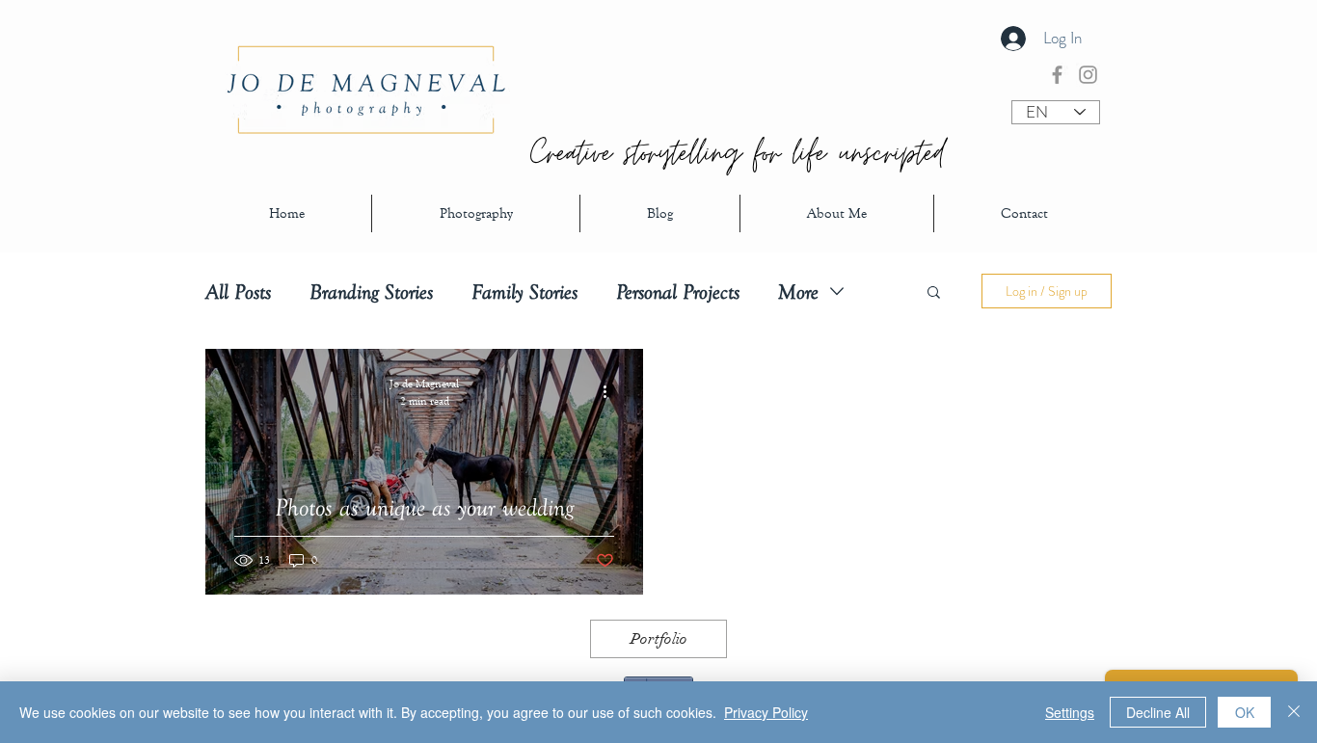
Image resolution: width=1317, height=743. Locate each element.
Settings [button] (1069, 712)
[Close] (1293, 712)
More (798, 291)
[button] (934, 293)
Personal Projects (677, 291)
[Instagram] (1088, 75)
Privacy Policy (766, 712)
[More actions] (611, 391)
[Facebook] (1057, 75)
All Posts (238, 291)
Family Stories (524, 291)
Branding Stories (371, 291)
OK (1244, 712)
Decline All (1158, 712)
